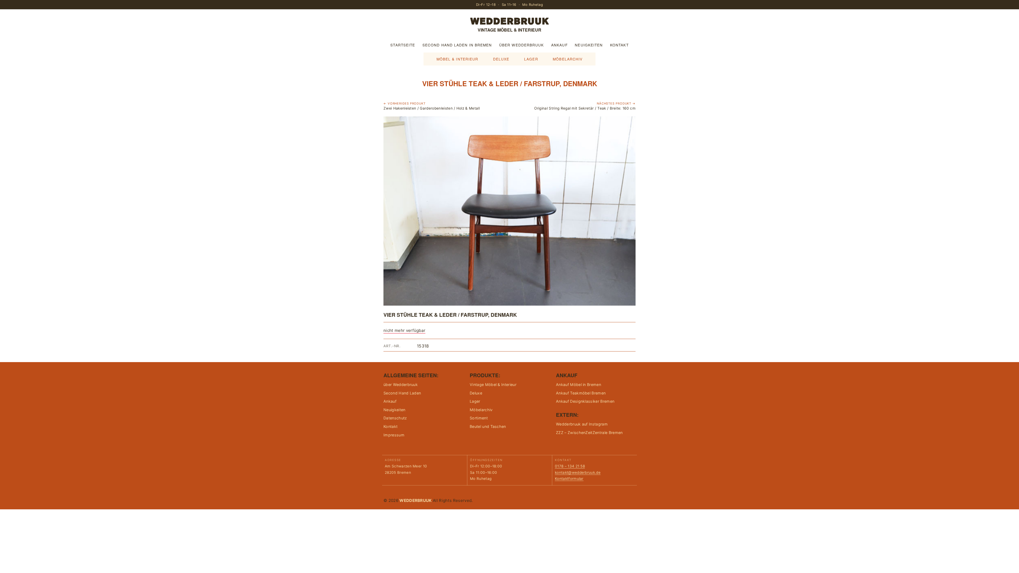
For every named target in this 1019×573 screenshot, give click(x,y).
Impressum (393, 435)
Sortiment (479, 418)
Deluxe (501, 59)
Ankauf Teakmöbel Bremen (581, 393)
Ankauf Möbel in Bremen (578, 384)
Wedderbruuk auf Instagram (582, 424)
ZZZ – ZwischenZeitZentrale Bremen (589, 432)
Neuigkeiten (589, 44)
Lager (531, 59)
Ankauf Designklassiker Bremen (585, 401)
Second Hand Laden (402, 393)
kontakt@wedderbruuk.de (578, 472)
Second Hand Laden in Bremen (457, 44)
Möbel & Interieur (457, 59)
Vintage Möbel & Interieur (493, 384)
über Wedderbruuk (521, 44)
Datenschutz (395, 418)
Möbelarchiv (567, 59)
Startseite (402, 44)
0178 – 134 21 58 (570, 466)
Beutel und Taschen (488, 426)
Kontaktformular (569, 478)
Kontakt (619, 44)
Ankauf (559, 44)
